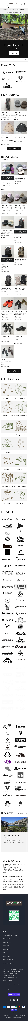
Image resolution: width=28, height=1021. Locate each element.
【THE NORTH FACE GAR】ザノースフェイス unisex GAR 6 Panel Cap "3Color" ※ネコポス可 (20, 208)
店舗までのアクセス (8, 960)
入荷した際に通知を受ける (7, 177)
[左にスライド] (10, 854)
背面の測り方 (6, 949)
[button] (3, 3)
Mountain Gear (6, 486)
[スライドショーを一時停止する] (26, 59)
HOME (4, 931)
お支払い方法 (6, 938)
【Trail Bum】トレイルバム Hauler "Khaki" (20, 260)
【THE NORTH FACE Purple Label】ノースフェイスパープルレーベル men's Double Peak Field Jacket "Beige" (7, 139)
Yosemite (8, 1013)
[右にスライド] (17, 854)
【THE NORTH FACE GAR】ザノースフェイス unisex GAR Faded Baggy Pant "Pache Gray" (7, 115)
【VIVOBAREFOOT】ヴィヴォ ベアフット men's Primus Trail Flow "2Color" (7, 314)
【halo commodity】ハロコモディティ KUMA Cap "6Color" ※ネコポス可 (7, 184)
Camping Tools (19, 486)
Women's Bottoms (20, 415)
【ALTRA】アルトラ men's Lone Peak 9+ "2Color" (6, 361)
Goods (19, 469)
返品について (6, 945)
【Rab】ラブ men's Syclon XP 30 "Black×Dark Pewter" (19, 237)
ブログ (5, 952)
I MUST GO (6, 503)
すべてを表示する (14, 148)
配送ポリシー (23, 1015)
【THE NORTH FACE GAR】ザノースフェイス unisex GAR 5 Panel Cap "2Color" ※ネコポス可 (7, 208)
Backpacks (19, 435)
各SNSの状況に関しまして (13, 835)
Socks (20, 452)
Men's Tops (7, 398)
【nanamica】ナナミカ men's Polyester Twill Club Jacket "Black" (19, 137)
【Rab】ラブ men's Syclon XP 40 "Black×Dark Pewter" (6, 266)
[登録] (22, 989)
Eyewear (6, 469)
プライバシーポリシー (8, 963)
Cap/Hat (7, 452)
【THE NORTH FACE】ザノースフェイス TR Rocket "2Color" (20, 290)
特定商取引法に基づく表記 (10, 935)
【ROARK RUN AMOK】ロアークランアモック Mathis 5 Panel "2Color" (7, 232)
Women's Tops (7, 415)
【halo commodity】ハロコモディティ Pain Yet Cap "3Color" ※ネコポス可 (20, 178)
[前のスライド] (10, 59)
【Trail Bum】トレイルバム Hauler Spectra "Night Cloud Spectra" (7, 290)
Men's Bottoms (20, 398)
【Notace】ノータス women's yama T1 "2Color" (19, 338)
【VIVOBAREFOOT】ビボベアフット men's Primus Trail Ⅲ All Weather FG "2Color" (20, 314)
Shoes (7, 435)
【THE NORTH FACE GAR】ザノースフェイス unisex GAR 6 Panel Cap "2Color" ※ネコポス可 (20, 115)
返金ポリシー (23, 1013)
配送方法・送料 (7, 942)
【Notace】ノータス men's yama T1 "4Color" (7, 337)
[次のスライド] (17, 59)
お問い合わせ (6, 956)
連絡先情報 (8, 1017)
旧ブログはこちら (7, 980)
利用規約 (17, 1015)
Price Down (20, 503)
